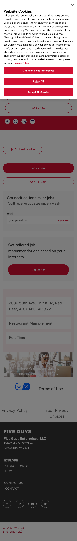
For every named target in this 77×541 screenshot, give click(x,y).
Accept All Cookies (38, 92)
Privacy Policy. (22, 63)
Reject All (38, 81)
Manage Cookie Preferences (38, 70)
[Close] (72, 5)
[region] (38, 49)
